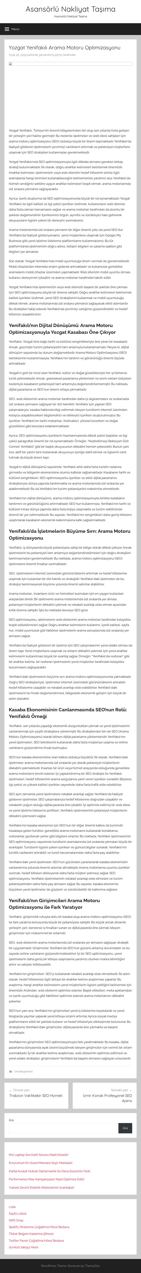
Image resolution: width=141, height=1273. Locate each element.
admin (58, 55)
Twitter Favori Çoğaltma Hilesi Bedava (36, 1240)
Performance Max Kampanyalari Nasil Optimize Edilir (46, 1179)
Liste (12, 1207)
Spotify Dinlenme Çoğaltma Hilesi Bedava (39, 1227)
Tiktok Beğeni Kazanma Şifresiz (31, 1234)
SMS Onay (16, 1220)
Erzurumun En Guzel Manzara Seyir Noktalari (40, 1163)
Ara (11, 1120)
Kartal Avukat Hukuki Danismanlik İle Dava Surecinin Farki (49, 1171)
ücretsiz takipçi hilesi (23, 1247)
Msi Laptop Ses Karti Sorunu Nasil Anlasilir (38, 1155)
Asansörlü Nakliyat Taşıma (70, 8)
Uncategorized (23, 1071)
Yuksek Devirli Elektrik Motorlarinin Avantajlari (41, 1187)
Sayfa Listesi (18, 1213)
